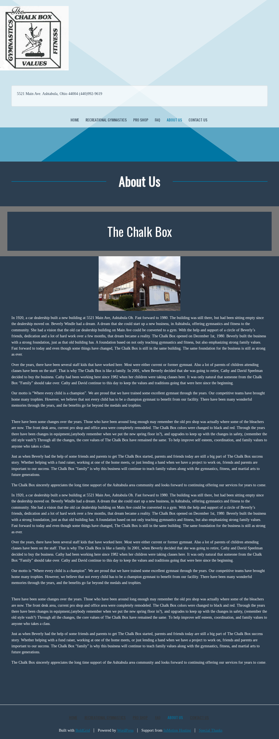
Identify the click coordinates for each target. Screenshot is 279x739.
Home (75, 120)
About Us (174, 120)
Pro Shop (140, 120)
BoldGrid (82, 730)
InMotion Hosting (177, 730)
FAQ (157, 120)
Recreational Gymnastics (106, 120)
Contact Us (198, 120)
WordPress (125, 730)
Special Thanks (210, 730)
